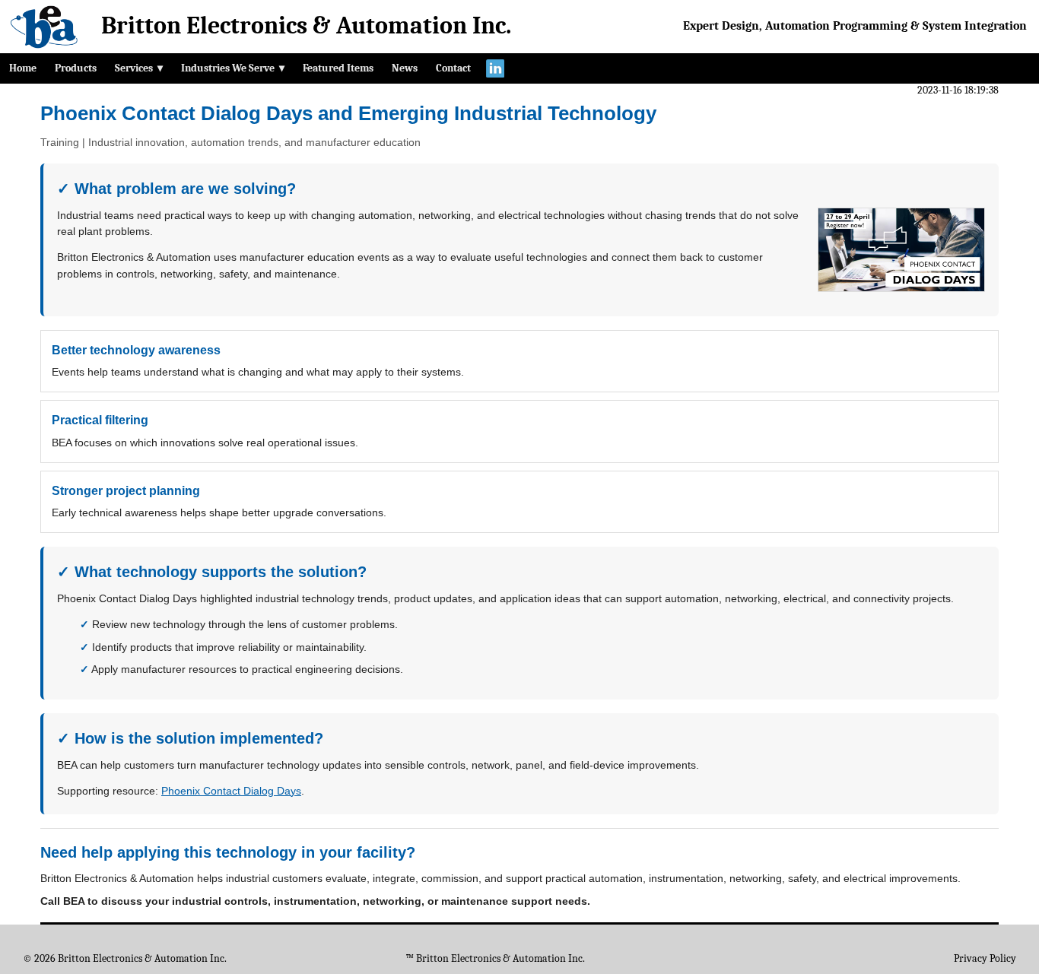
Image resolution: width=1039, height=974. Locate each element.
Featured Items (338, 68)
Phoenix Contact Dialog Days (231, 791)
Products (76, 68)
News (405, 68)
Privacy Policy (985, 958)
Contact (453, 68)
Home (23, 68)
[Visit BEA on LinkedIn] (495, 68)
